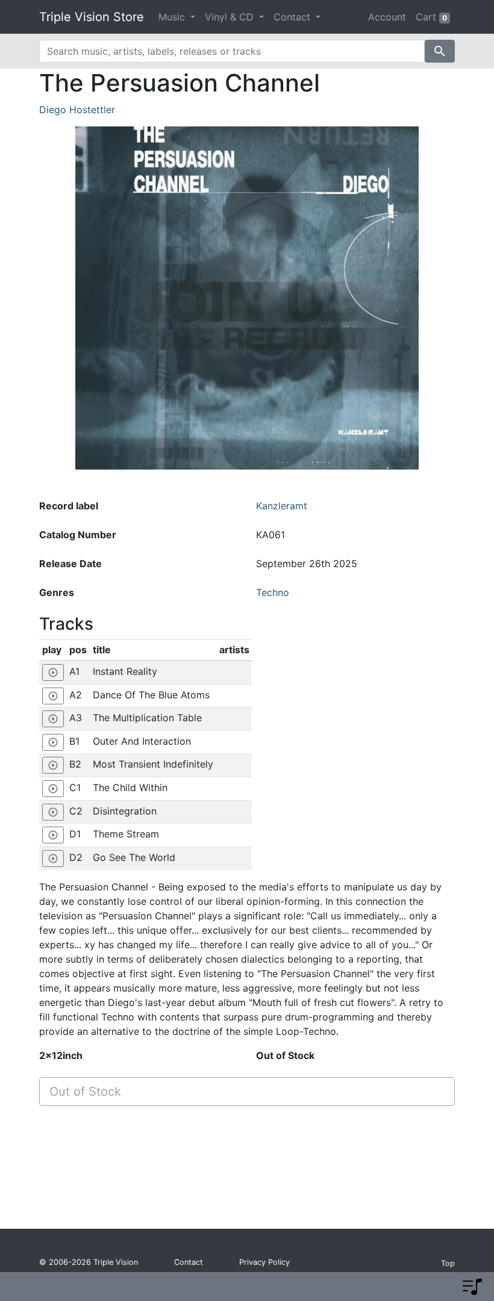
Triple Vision (115, 1262)
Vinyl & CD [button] (231, 17)
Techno (272, 592)
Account (387, 17)
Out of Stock (85, 1091)
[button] (472, 1286)
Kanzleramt (281, 506)
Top (448, 1263)
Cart (431, 17)
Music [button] (173, 17)
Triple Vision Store (91, 17)
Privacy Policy (264, 1262)
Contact (188, 1262)
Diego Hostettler (77, 110)
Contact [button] (293, 17)
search (440, 51)
